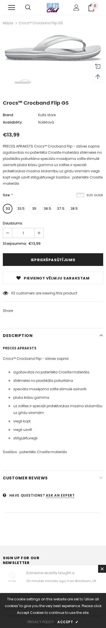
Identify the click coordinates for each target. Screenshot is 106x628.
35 (34, 208)
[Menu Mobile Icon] (11, 7)
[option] (53, 47)
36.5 (47, 208)
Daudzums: (13, 223)
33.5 (21, 208)
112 (13, 293)
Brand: (8, 115)
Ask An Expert (60, 495)
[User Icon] (76, 7)
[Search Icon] (28, 7)
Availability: (13, 122)
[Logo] (53, 7)
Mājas (8, 23)
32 (8, 208)
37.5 (60, 208)
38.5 (74, 208)
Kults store (47, 115)
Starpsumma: (15, 243)
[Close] (102, 569)
